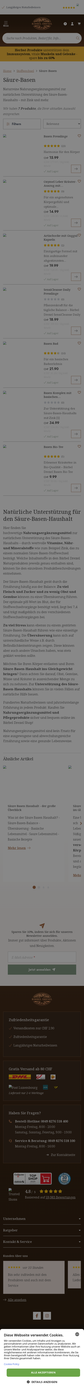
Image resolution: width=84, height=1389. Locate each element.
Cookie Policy (11, 1364)
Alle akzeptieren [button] (43, 1372)
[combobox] (77, 1334)
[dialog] (42, 1359)
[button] (42, 1382)
